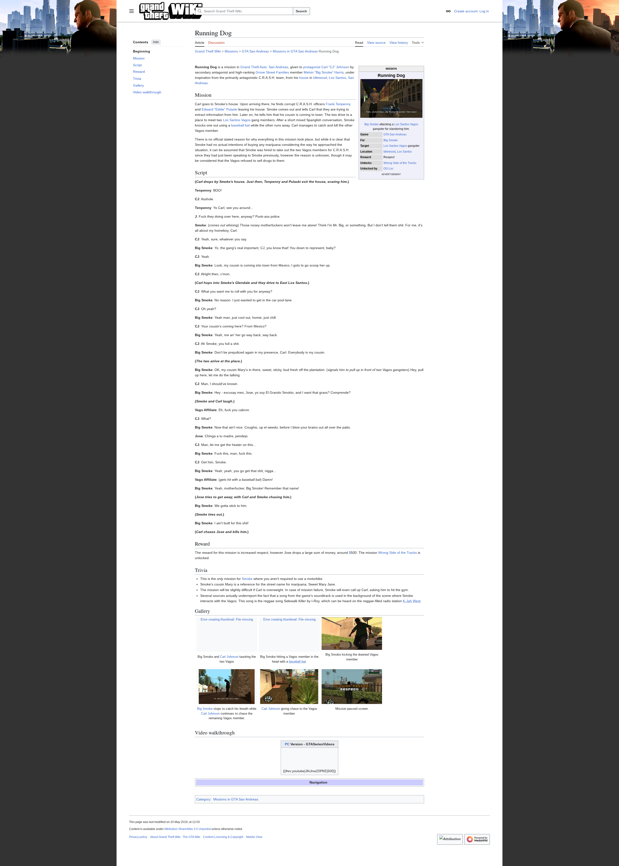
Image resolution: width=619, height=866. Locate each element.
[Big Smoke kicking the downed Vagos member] (352, 633)
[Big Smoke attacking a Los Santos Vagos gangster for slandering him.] (391, 98)
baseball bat (240, 125)
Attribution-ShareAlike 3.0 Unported (187, 829)
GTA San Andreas (255, 51)
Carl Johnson (229, 657)
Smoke (247, 579)
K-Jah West (411, 601)
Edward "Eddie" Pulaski (219, 109)
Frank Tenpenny (338, 104)
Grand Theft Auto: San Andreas (264, 67)
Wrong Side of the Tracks (399, 163)
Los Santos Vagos (406, 124)
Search (301, 11)
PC (287, 744)
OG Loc (388, 168)
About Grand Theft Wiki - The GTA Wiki (175, 837)
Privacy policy (138, 837)
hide (156, 42)
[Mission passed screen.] (352, 686)
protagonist (311, 67)
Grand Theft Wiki (208, 51)
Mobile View (254, 837)
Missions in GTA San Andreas (295, 51)
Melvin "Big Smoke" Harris (324, 72)
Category (203, 799)
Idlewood (389, 151)
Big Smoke (371, 124)
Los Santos (404, 151)
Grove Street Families (272, 72)
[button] (131, 11)
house (304, 78)
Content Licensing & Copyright (223, 837)
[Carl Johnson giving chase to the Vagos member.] (289, 686)
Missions (231, 51)
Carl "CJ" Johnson (335, 67)
